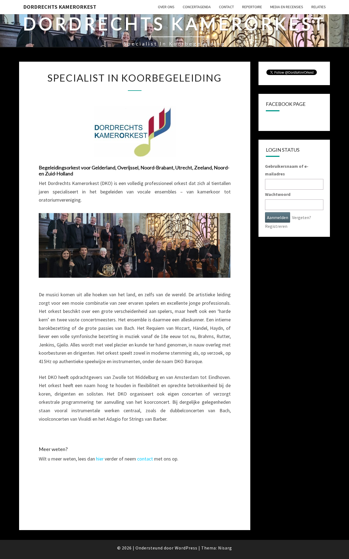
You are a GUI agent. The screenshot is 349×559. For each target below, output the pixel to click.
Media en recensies (286, 6)
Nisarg (225, 548)
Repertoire (252, 6)
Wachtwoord (277, 194)
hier (100, 459)
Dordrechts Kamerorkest (59, 6)
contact (145, 459)
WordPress (186, 548)
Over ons (166, 6)
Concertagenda (197, 6)
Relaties (318, 6)
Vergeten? (301, 217)
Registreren (276, 226)
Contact (226, 6)
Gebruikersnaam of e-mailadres (286, 169)
